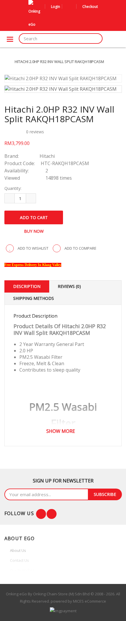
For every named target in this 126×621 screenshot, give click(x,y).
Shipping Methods (33, 298)
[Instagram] (52, 514)
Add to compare (80, 248)
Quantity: (12, 188)
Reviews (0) (69, 286)
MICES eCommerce (89, 601)
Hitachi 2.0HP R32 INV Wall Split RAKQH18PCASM (59, 61)
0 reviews (35, 131)
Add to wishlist (32, 248)
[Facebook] (41, 514)
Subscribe (105, 494)
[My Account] (67, 6)
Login (55, 6)
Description (26, 286)
